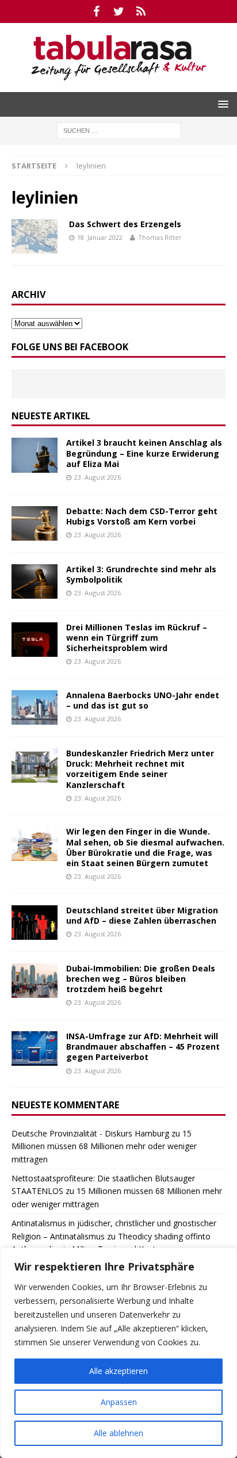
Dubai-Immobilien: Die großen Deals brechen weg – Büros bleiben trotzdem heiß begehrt (140, 978)
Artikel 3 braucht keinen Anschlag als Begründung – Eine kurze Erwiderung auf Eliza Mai (144, 453)
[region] (118, 1352)
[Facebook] (96, 11)
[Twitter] (119, 11)
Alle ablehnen (118, 1433)
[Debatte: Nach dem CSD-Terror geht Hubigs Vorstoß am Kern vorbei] (35, 523)
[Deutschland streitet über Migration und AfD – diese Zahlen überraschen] (35, 922)
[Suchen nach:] (119, 129)
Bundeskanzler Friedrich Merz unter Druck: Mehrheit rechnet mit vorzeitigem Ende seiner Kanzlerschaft (140, 769)
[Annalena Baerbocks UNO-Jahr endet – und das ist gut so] (35, 707)
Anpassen (119, 1401)
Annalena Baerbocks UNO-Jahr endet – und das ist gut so (142, 700)
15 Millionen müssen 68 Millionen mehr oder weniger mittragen (104, 1146)
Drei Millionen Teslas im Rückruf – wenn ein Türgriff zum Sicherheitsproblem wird (136, 637)
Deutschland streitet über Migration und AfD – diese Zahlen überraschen (142, 915)
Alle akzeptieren (118, 1370)
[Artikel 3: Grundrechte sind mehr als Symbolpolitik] (35, 581)
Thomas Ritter (160, 237)
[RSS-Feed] (141, 11)
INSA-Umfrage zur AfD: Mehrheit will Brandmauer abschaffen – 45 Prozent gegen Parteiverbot (143, 1046)
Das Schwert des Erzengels (125, 224)
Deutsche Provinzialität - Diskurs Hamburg (90, 1133)
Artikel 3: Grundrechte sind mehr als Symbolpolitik (141, 574)
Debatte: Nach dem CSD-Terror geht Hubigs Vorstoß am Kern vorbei (141, 516)
